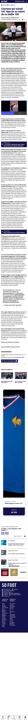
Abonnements (7, 589)
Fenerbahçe (12, 625)
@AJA (10, 297)
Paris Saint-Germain (12, 604)
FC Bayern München (12, 623)
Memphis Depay (4, 620)
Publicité (6, 594)
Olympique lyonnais (12, 607)
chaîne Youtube (18, 276)
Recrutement (7, 596)
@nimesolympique (19, 294)
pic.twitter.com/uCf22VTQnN (11, 302)
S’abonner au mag (19, 1)
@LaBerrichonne (18, 297)
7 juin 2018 (18, 305)
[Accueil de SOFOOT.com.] (4, 1)
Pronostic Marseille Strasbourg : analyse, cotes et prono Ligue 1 (13, 540)
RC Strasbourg (12, 613)
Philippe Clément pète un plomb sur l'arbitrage (13, 558)
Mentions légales (8, 592)
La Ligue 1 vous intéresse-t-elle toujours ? (11, 529)
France (11, 621)
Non (7, 533)
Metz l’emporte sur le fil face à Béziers (14, 232)
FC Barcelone (12, 611)
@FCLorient (19, 293)
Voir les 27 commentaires (8, 361)
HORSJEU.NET (5, 276)
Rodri (3, 603)
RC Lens (12, 609)
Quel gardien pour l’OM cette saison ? (7, 373)
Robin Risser (3, 625)
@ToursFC (5, 297)
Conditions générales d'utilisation (12, 593)
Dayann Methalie (4, 615)
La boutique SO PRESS (9, 590)
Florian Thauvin (4, 623)
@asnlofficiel (7, 296)
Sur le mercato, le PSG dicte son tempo (20, 373)
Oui (3, 533)
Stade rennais (11, 619)
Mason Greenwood (4, 612)
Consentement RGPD (16, 594)
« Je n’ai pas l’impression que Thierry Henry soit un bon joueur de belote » (14, 145)
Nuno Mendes (4, 609)
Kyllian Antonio (4, 617)
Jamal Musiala (4, 605)
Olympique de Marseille (13, 616)
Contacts (15, 589)
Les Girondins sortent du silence (9, 549)
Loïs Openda (5, 607)
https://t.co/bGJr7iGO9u (9, 300)
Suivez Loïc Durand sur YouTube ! (10, 342)
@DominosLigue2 (7, 293)
